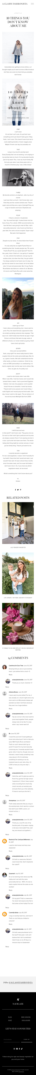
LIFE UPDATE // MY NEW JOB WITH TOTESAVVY (18, 598)
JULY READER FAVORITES (18, 547)
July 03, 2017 (19, 874)
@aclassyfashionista (21, 982)
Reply (10, 674)
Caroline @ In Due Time (16, 666)
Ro (9, 734)
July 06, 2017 (28, 856)
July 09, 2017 (23, 913)
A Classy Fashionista (14, 3)
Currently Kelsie (14, 913)
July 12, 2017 (27, 929)
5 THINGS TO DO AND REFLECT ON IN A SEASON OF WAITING (18, 649)
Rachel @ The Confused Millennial (19, 840)
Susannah (12, 874)
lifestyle (18, 13)
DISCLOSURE (26, 1020)
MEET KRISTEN (25, 1017)
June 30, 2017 (28, 666)
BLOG (10, 1017)
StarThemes (21, 1071)
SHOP (10, 1020)
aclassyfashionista (17, 680)
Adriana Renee (13, 692)
